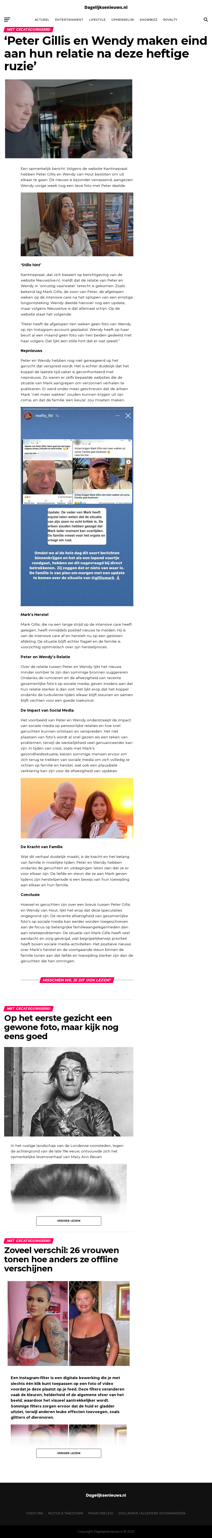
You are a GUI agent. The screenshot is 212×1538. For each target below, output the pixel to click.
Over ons (34, 1513)
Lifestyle (97, 20)
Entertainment (69, 20)
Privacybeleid (100, 1513)
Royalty (170, 20)
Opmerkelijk (122, 20)
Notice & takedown (65, 1513)
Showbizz (148, 20)
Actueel (42, 20)
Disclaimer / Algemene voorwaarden (152, 1513)
